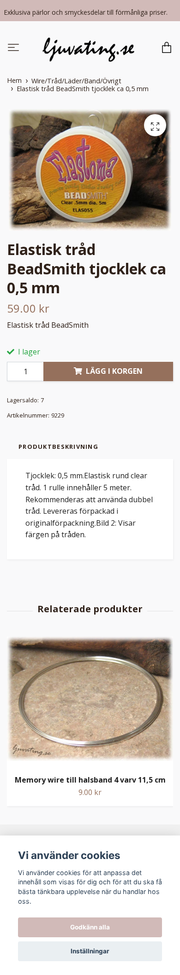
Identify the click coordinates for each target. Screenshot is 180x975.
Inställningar (90, 951)
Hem (14, 81)
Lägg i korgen (114, 372)
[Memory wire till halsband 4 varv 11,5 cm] (90, 703)
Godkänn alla (90, 927)
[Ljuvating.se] (89, 48)
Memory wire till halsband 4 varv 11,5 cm (90, 781)
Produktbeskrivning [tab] (58, 447)
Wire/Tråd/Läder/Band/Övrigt (76, 82)
